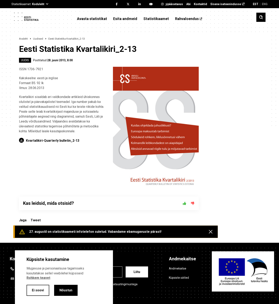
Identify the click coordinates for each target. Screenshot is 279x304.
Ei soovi (38, 290)
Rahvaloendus (187, 19)
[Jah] (184, 203)
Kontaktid (200, 4)
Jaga (23, 220)
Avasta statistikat (92, 19)
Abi (188, 4)
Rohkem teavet (38, 278)
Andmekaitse (177, 268)
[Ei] (193, 203)
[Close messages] (210, 232)
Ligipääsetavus (172, 4)
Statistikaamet (156, 19)
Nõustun (65, 290)
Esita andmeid (125, 19)
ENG (265, 4)
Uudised (38, 38)
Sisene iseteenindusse (225, 4)
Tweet (36, 220)
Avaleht (23, 38)
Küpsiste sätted (179, 277)
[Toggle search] (261, 17)
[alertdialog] (64, 277)
